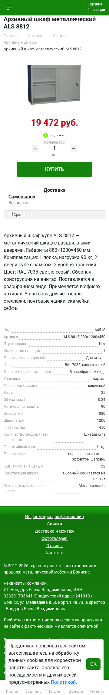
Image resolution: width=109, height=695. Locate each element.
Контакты (54, 552)
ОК (93, 664)
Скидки (54, 523)
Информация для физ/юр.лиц (54, 516)
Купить (54, 169)
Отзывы (54, 545)
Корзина (95, 4)
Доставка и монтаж (54, 531)
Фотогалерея (54, 538)
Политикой (63, 682)
